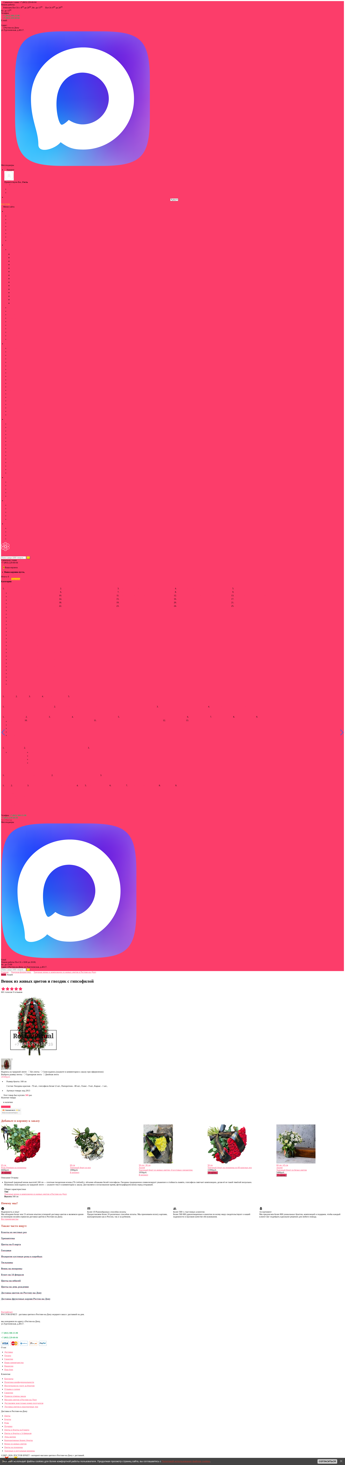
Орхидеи (238, 599)
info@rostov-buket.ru (12, 23)
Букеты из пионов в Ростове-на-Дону (137, 592)
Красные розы (11, 696)
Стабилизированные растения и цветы (252, 606)
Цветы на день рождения (16, 717)
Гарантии (8, 1359)
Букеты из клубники (38, 763)
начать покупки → (34, 572)
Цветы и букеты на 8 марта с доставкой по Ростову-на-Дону (147, 717)
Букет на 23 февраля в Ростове (88, 717)
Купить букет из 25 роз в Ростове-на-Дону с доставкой (33, 659)
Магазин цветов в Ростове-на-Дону (20, 1400)
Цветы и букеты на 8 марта (16, 1430)
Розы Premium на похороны (13, 1167)
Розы (7, 588)
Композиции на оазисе (15, 748)
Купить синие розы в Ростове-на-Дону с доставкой (31, 628)
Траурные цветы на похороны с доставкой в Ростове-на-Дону (238, 706)
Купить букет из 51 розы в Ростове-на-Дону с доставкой (34, 649)
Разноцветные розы (53, 696)
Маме (10, 721)
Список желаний (17, 189)
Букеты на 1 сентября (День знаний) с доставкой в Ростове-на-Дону (59, 720)
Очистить (15, 579)
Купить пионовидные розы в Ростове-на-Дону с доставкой (35, 621)
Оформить (6, 579)
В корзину (6, 1107)
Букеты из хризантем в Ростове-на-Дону (138, 588)
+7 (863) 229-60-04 (11, 18)
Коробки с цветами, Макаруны (142, 785)
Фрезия (65, 602)
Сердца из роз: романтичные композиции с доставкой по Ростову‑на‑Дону (124, 748)
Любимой (12, 735)
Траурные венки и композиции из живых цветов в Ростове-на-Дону (87, 706)
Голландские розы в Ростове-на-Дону (25, 614)
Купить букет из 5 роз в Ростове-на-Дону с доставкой (32, 684)
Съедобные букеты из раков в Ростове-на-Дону (51, 759)
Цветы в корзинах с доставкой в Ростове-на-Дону (76, 775)
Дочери (11, 732)
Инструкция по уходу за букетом (19, 1386)
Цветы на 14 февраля (60, 717)
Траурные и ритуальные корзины (19, 1451)
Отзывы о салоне (12, 1389)
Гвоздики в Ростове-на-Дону (75, 595)
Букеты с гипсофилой (244, 588)
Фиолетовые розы (78, 696)
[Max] (82, 165)
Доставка (8, 1352)
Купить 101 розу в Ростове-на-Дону (24, 642)
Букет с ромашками (186, 588)
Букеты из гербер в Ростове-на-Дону (79, 599)
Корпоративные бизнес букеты (18, 1440)
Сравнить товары (18, 192)
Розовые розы (24, 696)
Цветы (7, 1416)
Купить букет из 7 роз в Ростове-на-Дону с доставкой (32, 680)
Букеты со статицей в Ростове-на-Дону (195, 599)
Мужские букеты (37, 756)
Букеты (7, 1419)
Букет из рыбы (36, 752)
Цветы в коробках (70, 588)
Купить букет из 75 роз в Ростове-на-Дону (27, 645)
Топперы (9, 785)
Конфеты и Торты (21, 785)
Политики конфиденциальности (19, 1382)
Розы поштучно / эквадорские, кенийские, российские (33, 603)
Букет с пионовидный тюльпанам (250, 592)
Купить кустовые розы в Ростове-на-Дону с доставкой (33, 593)
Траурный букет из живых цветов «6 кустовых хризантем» (166, 1170)
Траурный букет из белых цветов (291, 1170)
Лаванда (238, 602)
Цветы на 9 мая (196, 720)
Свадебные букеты (36, 717)
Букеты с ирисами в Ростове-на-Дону (137, 595)
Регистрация (16, 184)
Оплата (7, 1355)
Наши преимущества (14, 1362)
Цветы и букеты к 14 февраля (17, 1433)
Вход (6, 184)
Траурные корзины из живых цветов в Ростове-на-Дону (30, 706)
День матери (10, 1437)
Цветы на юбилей (243, 717)
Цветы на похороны (13, 1447)
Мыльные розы (15, 607)
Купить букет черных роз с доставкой (25, 631)
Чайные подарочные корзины (116, 775)
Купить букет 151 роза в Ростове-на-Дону (27, 638)
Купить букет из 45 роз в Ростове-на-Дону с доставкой (33, 652)
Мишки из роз (167, 785)
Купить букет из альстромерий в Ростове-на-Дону (200, 595)
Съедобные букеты (35, 748)
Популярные (195, 717)
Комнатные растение (96, 785)
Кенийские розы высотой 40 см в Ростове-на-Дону (31, 600)
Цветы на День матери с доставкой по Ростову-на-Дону (122, 720)
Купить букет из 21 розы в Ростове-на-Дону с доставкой (34, 663)
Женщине (12, 725)
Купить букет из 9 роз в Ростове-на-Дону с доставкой (32, 677)
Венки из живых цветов (15, 1444)
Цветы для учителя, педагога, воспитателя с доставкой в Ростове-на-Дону (292, 717)
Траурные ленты (166, 706)
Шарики (181, 785)
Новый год (171, 720)
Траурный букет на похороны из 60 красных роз (230, 1167)
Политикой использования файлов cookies (186, 1461)
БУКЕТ (9, 204)
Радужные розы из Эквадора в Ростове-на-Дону (30, 610)
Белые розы (36, 696)
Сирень (123, 606)
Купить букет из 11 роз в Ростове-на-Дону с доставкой (33, 673)
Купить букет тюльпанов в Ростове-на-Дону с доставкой (203, 592)
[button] (3, 732)
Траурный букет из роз (80, 1167)
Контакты (8, 1379)
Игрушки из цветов (17, 752)
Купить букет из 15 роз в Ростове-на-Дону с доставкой (33, 670)
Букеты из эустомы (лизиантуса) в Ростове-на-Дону (143, 599)
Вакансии (8, 1366)
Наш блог (8, 1369)
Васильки (124, 602)
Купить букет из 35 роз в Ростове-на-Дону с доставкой (33, 656)
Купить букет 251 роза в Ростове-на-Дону (27, 635)
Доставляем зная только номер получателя (23, 1403)
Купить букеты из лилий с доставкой (251, 595)
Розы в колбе (14, 617)
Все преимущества (9, 1219)
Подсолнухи (68, 606)
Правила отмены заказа (15, 1396)
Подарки (83, 785)
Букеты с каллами (70, 592)
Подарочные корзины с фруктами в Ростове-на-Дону (29, 775)
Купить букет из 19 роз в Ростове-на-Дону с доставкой (33, 666)
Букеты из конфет (120, 785)
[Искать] (28, 557)
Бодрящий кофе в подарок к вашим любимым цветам (54, 785)
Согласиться (327, 1461)
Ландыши (181, 602)
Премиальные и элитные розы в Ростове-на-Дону (31, 624)
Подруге (12, 728)
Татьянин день (219, 717)
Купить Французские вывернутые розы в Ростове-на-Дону (35, 596)
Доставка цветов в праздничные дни (21, 1407)
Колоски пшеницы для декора (191, 606)
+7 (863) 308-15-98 (11, 15)
